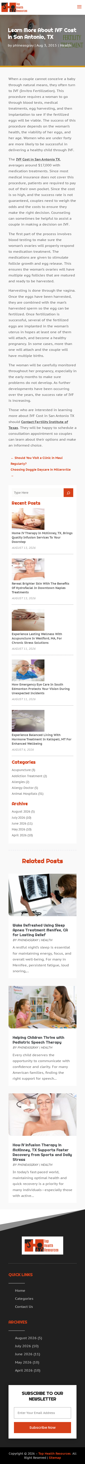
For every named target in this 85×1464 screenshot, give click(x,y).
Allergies (18, 782)
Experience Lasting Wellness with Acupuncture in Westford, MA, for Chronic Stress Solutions (37, 638)
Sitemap (55, 1458)
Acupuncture (21, 770)
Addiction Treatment (27, 776)
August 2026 (21, 811)
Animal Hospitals (24, 794)
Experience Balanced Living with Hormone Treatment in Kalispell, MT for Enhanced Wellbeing (41, 739)
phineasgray (23, 45)
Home (20, 1290)
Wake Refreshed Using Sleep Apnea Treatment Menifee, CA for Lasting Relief (40, 930)
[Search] (68, 492)
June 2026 (19, 823)
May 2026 (18, 829)
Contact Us (24, 1306)
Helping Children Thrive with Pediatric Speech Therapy (38, 1040)
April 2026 (19, 835)
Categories (24, 1298)
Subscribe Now (42, 1427)
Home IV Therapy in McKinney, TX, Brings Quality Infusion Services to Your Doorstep (42, 537)
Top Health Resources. (54, 1454)
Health (65, 45)
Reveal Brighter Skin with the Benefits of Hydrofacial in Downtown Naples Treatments (40, 588)
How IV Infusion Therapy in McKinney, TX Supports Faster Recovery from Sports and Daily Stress (42, 1152)
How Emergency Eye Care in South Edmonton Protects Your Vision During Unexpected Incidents (41, 689)
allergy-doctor (23, 788)
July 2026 (18, 818)
